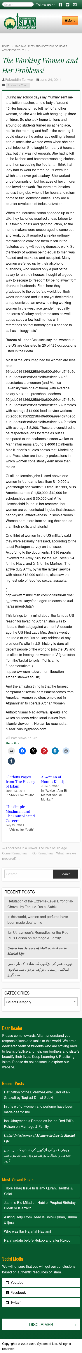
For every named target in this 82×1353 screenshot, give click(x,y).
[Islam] (20, 20)
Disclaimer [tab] (41, 1324)
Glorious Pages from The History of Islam (20, 781)
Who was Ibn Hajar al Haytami (27, 1231)
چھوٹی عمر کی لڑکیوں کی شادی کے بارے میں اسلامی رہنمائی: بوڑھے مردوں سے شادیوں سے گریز (40, 969)
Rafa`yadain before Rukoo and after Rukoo (37, 1240)
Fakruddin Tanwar (19, 79)
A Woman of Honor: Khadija (53, 779)
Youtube (16, 1282)
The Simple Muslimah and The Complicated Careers (20, 813)
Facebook (18, 1292)
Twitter (15, 1302)
